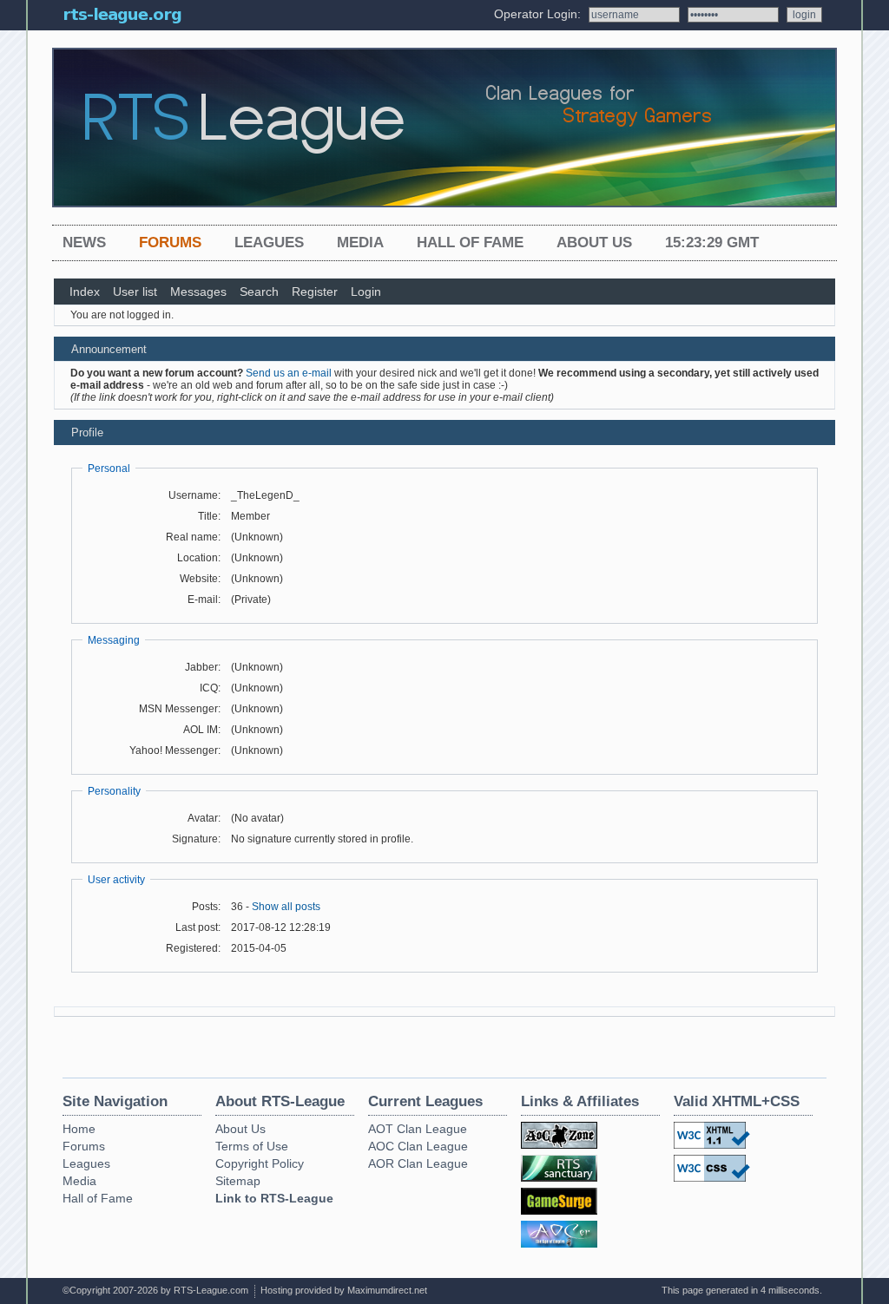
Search (259, 291)
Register (315, 291)
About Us (594, 242)
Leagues (269, 242)
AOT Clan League (417, 1129)
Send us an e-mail (289, 373)
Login (366, 291)
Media (360, 242)
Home (79, 1129)
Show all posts (286, 907)
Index (84, 291)
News (84, 242)
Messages (198, 291)
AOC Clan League (418, 1146)
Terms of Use (251, 1146)
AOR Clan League (418, 1163)
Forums (170, 242)
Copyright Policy (259, 1163)
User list (135, 291)
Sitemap (237, 1181)
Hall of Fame (470, 242)
